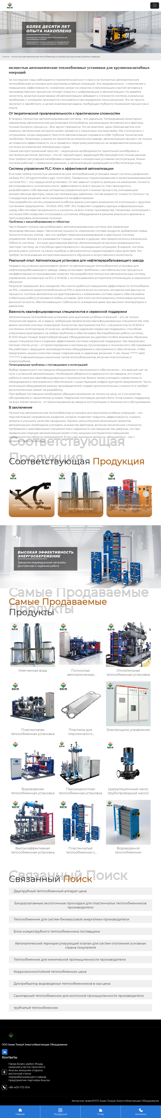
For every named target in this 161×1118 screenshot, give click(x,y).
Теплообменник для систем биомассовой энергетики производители (71, 919)
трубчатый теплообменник (36, 1008)
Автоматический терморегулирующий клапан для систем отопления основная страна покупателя (80, 945)
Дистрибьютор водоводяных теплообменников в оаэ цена (62, 983)
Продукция (60, 1111)
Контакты (140, 1111)
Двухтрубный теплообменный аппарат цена (50, 891)
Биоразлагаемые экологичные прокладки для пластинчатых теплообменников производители (80, 905)
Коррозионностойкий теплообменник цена (50, 972)
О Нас (100, 1111)
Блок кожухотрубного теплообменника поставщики (57, 931)
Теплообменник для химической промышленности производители (70, 959)
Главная (6, 56)
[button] (146, 494)
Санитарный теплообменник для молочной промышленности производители (79, 996)
